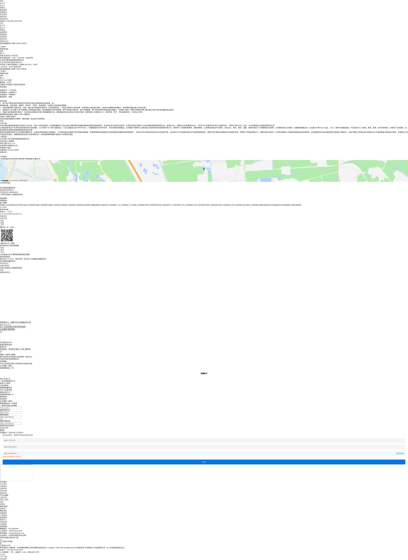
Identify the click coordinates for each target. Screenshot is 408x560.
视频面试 (3, 12)
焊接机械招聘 (296, 205)
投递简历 (7, 55)
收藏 (1, 55)
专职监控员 (4, 192)
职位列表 (21, 58)
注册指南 (3, 524)
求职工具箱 (4, 500)
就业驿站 (3, 14)
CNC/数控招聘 (175, 205)
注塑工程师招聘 (236, 205)
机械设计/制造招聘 (7, 205)
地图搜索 (3, 513)
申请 (1, 270)
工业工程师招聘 (123, 205)
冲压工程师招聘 (187, 205)
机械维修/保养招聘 (83, 205)
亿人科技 (3, 207)
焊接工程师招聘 (224, 205)
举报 (1, 121)
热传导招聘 (18, 205)
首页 (1, 1)
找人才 (2, 5)
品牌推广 (3, 508)
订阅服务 (3, 515)
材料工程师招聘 (151, 205)
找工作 (2, 3)
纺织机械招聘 (275, 205)
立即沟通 (14, 55)
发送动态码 (4, 428)
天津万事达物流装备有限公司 (11, 62)
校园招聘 (3, 10)
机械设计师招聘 (54, 205)
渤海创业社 (4, 19)
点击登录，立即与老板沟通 (10, 67)
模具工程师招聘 (212, 205)
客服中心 (3, 520)
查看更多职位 (5, 272)
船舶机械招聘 (264, 205)
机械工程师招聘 (42, 205)
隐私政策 (3, 493)
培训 (1, 502)
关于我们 (3, 484)
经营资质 (3, 491)
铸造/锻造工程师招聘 (251, 205)
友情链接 (3, 522)
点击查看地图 (5, 183)
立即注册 (11, 433)
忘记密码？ (20, 433)
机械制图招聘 (96, 205)
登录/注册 (18, 21)
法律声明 (3, 488)
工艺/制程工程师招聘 (137, 205)
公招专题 (3, 497)
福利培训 (3, 17)
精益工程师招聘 (29, 205)
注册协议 (3, 486)
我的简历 (27, 259)
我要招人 (3, 21)
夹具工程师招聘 (199, 205)
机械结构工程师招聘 (108, 205)
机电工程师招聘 (164, 205)
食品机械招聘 (285, 205)
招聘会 (2, 8)
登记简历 (10, 21)
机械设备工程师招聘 (68, 205)
